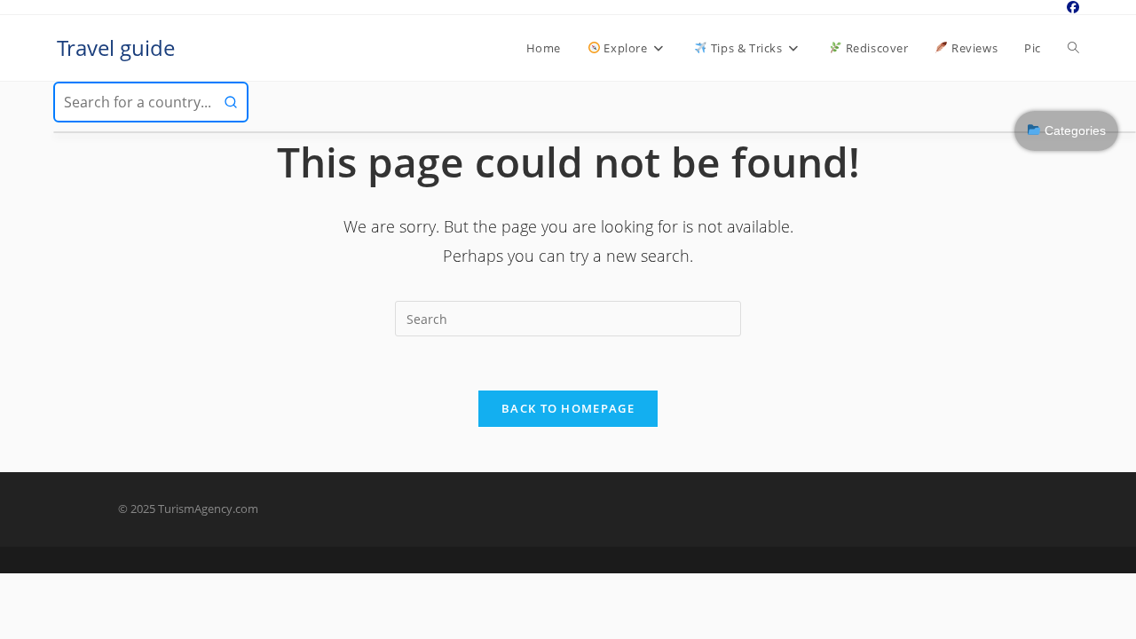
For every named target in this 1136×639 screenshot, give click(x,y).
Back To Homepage (568, 408)
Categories (1073, 130)
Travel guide (116, 47)
